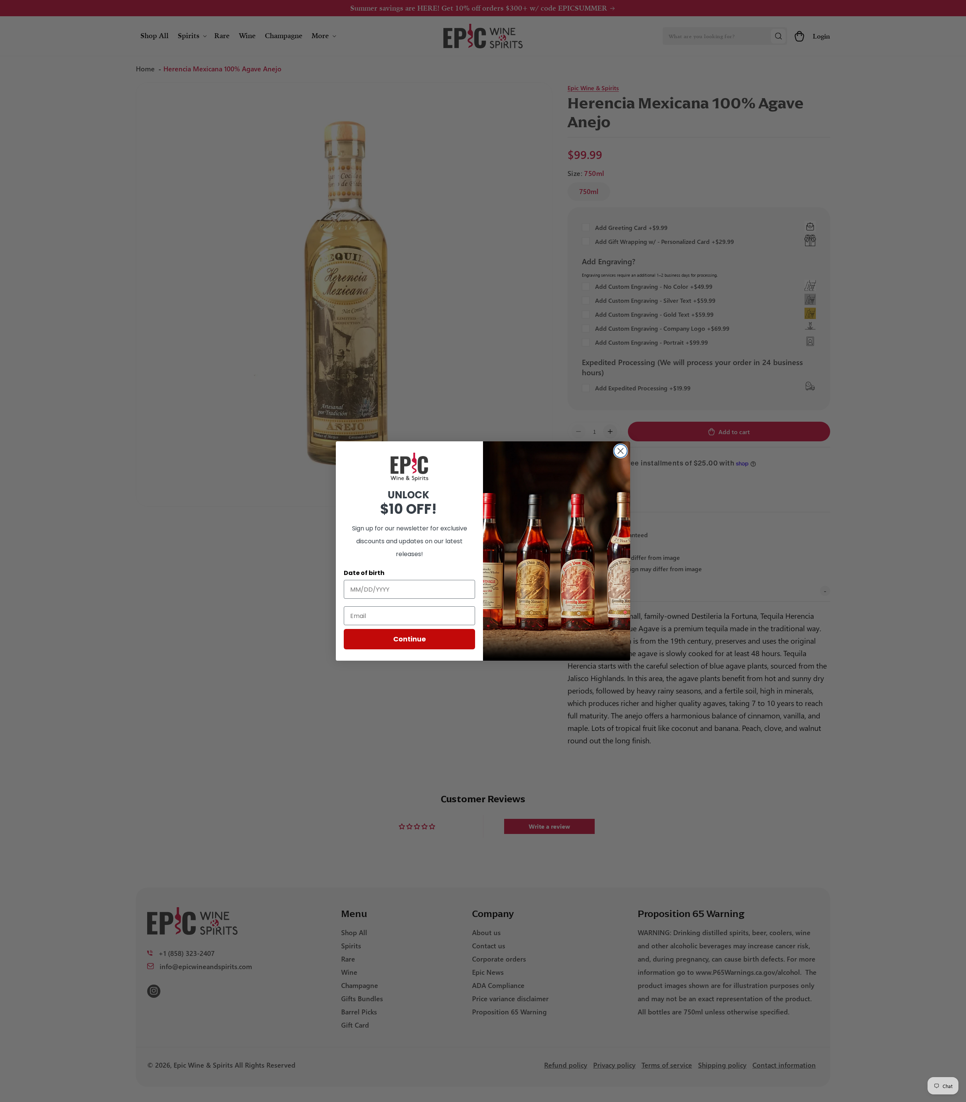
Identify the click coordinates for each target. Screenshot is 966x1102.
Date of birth (364, 573)
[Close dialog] (620, 451)
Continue (409, 639)
